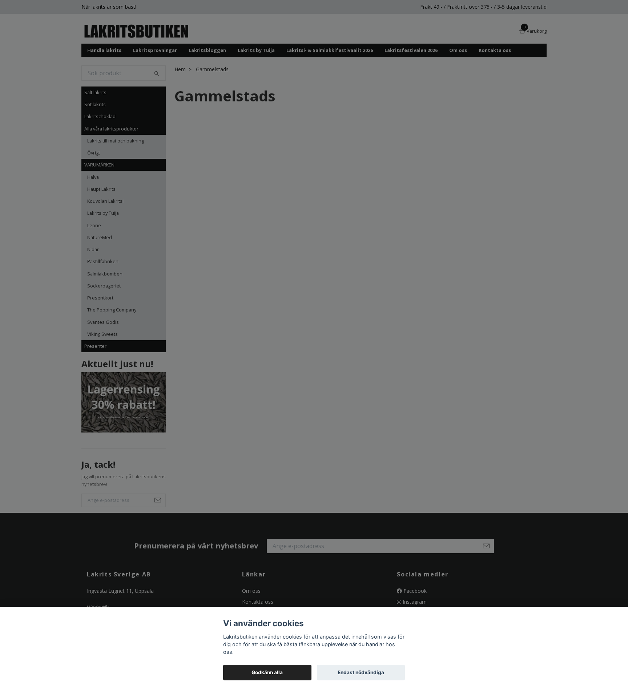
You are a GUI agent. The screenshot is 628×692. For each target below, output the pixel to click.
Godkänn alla (267, 672)
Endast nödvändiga (361, 672)
